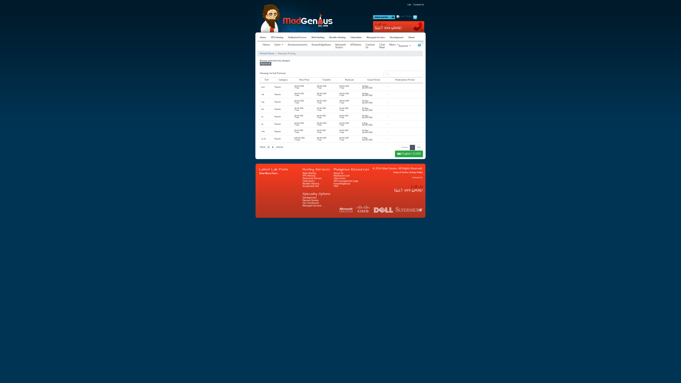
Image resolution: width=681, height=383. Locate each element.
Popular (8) (265, 64)
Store (277, 44)
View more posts (268, 173)
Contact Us (370, 46)
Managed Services (376, 37)
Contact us (418, 5)
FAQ (336, 186)
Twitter (415, 17)
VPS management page (346, 181)
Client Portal (384, 17)
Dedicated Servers (297, 37)
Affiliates (355, 44)
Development (396, 37)
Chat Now (382, 46)
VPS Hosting (295, 16)
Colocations (356, 37)
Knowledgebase (321, 44)
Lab (409, 5)
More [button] (392, 44)
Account (403, 46)
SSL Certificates (311, 203)
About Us (338, 173)
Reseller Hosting (337, 37)
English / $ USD (411, 154)
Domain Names (311, 200)
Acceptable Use (311, 186)
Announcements (297, 44)
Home (263, 37)
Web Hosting (317, 37)
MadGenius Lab (342, 175)
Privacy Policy (416, 172)
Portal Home (267, 53)
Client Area (339, 178)
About (411, 37)
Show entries (271, 147)
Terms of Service (400, 172)
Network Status (340, 46)
